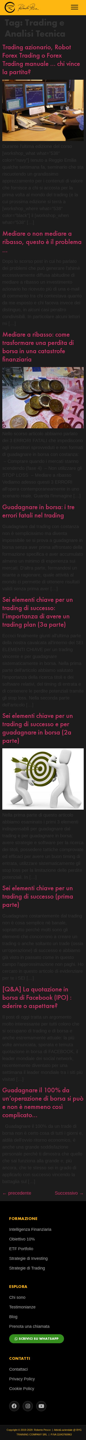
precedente (16, 1193)
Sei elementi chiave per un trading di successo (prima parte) (37, 896)
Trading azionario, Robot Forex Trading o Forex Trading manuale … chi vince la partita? (41, 59)
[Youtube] (41, 1406)
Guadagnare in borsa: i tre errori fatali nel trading (38, 511)
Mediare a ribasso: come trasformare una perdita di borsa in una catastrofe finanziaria (38, 347)
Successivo (69, 1193)
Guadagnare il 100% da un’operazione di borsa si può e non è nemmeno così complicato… (42, 1102)
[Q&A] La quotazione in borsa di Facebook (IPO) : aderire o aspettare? (37, 997)
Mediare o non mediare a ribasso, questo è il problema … (42, 241)
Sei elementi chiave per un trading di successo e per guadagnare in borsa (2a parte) (37, 728)
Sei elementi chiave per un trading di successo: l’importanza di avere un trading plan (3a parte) (37, 612)
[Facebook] (14, 1406)
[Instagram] (28, 1406)
